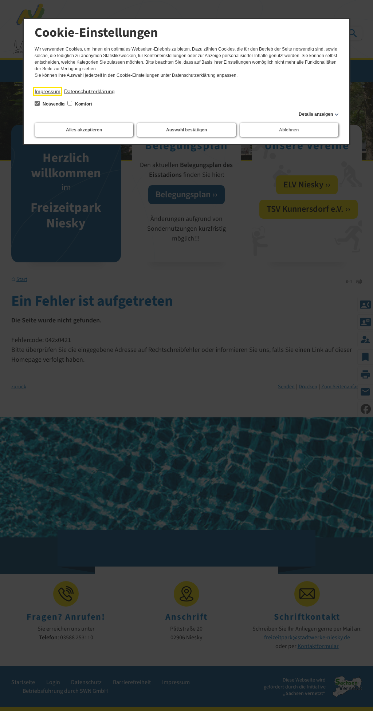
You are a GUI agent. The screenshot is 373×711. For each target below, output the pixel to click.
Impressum (47, 91)
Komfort (83, 104)
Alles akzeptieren (84, 129)
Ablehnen (289, 129)
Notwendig (54, 104)
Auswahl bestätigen (186, 129)
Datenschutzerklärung (89, 91)
